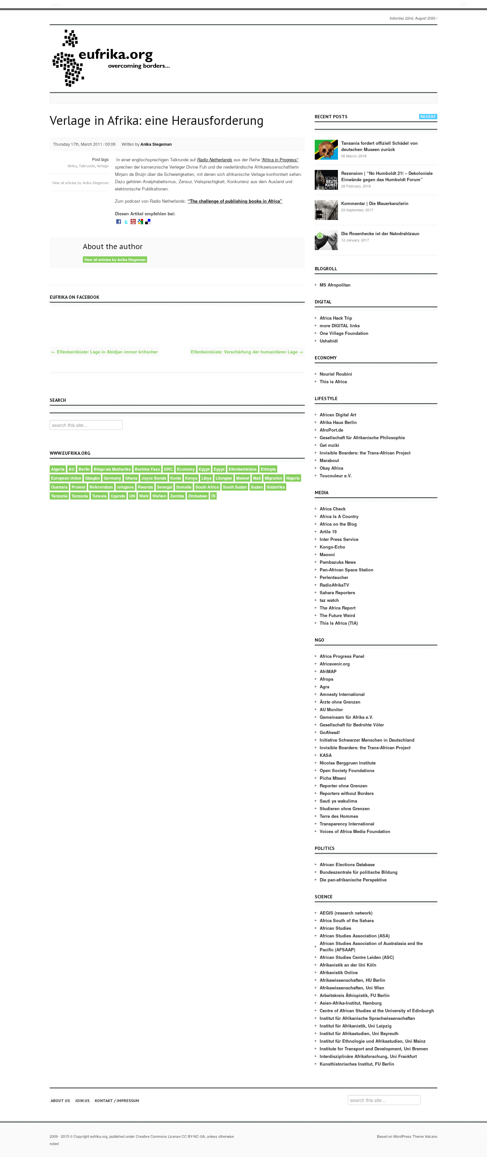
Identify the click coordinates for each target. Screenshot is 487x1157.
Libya (206, 478)
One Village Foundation (344, 333)
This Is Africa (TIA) (339, 623)
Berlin (84, 469)
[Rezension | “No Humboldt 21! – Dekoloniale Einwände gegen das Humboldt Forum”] (326, 180)
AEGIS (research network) (346, 913)
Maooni (327, 554)
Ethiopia (268, 469)
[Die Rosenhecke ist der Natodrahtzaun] (326, 240)
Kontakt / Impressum (117, 1100)
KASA (326, 755)
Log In (56, 4)
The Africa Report (337, 608)
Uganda (118, 496)
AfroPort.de (331, 430)
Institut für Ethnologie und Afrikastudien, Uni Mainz (373, 1041)
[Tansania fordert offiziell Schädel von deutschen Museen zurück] (326, 149)
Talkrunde (87, 165)
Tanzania (59, 496)
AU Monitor (331, 709)
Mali (257, 478)
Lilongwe (224, 478)
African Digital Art (338, 414)
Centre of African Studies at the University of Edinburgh (377, 1010)
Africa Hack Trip (336, 318)
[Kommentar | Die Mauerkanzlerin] (326, 210)
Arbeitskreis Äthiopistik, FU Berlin (355, 995)
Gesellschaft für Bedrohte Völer (352, 724)
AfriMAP (328, 671)
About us (60, 1100)
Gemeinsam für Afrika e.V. (346, 717)
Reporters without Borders (347, 793)
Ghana (131, 478)
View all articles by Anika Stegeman (80, 182)
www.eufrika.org (29, 5)
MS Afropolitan (335, 285)
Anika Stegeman (156, 144)
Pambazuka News (338, 562)
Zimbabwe (197, 496)
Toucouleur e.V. (336, 475)
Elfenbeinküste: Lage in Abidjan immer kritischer (104, 351)
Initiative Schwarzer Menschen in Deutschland (367, 740)
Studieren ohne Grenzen (345, 808)
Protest (78, 487)
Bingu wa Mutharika (112, 469)
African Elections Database (347, 864)
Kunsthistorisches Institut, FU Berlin (357, 1064)
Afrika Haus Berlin (338, 422)
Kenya (191, 478)
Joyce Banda (153, 478)
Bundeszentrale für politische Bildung (359, 872)
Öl (213, 496)
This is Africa (333, 381)
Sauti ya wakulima (338, 801)
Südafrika (276, 487)
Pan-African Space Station (346, 569)
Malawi (242, 478)
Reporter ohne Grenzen (343, 785)
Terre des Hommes (339, 816)
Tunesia (99, 496)
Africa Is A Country (339, 516)
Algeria (58, 469)
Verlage (103, 165)
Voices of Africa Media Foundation (355, 831)
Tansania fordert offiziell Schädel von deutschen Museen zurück (379, 146)
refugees (125, 487)
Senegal (164, 487)
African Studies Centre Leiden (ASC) (357, 957)
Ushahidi (329, 341)
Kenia (175, 478)
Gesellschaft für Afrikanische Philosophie (362, 437)
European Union (66, 478)
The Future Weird (337, 615)
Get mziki (329, 445)
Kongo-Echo (332, 547)
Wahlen (159, 496)
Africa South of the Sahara (347, 920)
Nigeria (293, 478)
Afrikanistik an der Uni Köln (348, 965)
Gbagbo (92, 478)
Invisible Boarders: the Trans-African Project (365, 452)
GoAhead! (330, 732)
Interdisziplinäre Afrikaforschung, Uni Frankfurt (368, 1056)
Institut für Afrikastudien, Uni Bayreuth (359, 1033)
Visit (463, 4)
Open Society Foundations (347, 770)
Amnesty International (342, 694)
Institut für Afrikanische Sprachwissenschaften (367, 1018)
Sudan (257, 487)
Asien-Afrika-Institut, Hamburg (351, 1003)
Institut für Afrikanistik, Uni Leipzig (356, 1026)
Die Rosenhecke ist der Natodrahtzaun (380, 233)
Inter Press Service (339, 539)
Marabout (329, 460)
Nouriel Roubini (336, 374)
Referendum (101, 487)
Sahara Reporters (337, 592)
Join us (82, 1100)
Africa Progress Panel (342, 656)
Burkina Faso (147, 469)
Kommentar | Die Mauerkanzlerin (374, 203)
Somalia (183, 487)
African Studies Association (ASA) (355, 935)
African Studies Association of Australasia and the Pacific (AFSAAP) (371, 946)
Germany (112, 478)
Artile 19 (328, 531)
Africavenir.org (335, 663)
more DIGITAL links (340, 325)
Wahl (143, 496)
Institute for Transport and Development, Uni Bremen (374, 1048)
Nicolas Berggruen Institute (348, 763)
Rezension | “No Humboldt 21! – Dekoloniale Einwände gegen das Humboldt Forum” (387, 176)
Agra (324, 686)
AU (72, 469)
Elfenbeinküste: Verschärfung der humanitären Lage (247, 351)
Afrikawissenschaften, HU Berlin (352, 980)
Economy (186, 469)
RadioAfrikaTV (334, 585)
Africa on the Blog (338, 524)
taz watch (329, 600)
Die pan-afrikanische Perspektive (353, 879)
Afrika (72, 165)
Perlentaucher (334, 577)
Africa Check (333, 508)
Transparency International (347, 823)
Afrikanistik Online (339, 972)
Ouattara (59, 487)
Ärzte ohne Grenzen (340, 702)
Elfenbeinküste (243, 469)
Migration (273, 478)
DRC (168, 469)
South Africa (207, 487)
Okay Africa (331, 468)
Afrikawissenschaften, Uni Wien (352, 987)
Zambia (177, 496)
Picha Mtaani (333, 778)
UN (132, 496)
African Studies (335, 928)
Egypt (204, 469)
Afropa (326, 679)
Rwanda (145, 487)
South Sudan (235, 487)
